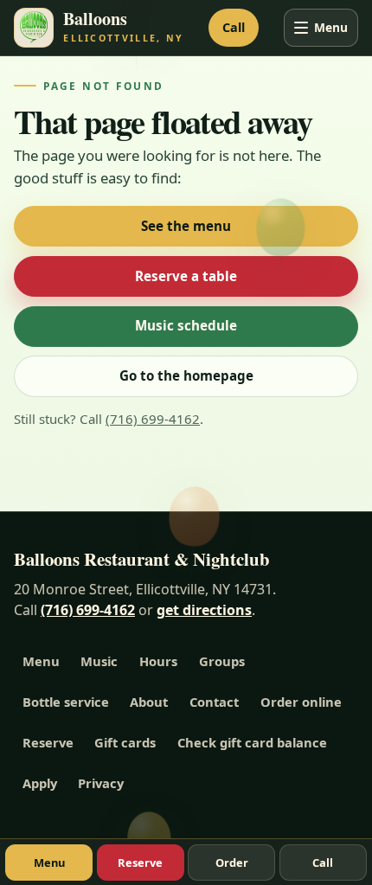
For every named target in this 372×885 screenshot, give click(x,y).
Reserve (48, 742)
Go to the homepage (186, 375)
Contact (214, 701)
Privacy (101, 783)
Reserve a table (186, 276)
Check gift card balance (252, 742)
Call (233, 27)
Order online (301, 701)
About (149, 701)
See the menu (186, 225)
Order (231, 862)
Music (99, 661)
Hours (158, 661)
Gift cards (125, 742)
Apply (39, 783)
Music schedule (186, 325)
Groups (222, 661)
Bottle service (65, 701)
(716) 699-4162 (153, 418)
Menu (331, 27)
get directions (204, 609)
